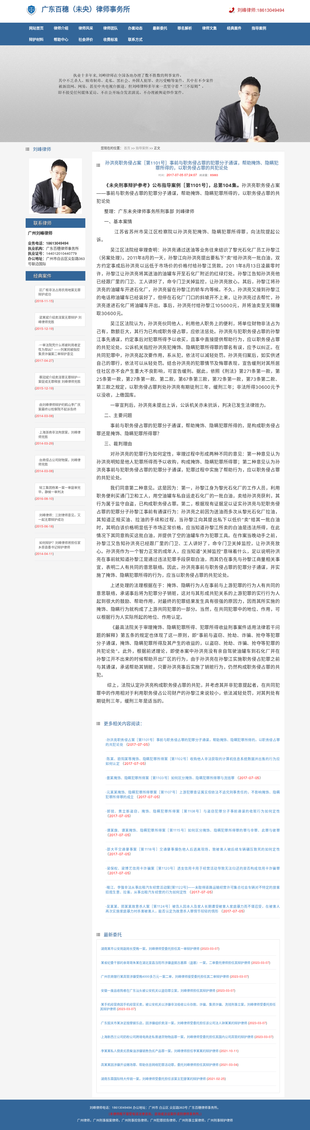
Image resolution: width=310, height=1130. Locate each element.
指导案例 (142, 148)
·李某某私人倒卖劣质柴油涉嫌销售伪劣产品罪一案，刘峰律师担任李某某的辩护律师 (159, 1050)
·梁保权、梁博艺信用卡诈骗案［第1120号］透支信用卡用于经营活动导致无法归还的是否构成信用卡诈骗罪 (193, 868)
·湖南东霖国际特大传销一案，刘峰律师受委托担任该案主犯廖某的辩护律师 (153, 1078)
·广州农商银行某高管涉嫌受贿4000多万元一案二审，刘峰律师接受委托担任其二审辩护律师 (164, 976)
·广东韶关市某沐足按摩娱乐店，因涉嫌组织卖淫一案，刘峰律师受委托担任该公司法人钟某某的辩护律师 (173, 1023)
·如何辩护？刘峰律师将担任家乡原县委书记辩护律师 (59, 544)
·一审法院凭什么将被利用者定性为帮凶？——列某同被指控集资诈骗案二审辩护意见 (59, 349)
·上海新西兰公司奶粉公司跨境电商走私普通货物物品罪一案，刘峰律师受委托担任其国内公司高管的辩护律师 (176, 1036)
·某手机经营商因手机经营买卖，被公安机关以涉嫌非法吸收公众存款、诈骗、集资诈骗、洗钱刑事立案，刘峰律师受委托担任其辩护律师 (188, 1006)
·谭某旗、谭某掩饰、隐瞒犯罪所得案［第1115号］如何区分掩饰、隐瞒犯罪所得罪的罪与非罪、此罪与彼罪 (193, 830)
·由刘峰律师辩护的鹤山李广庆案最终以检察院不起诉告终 (59, 406)
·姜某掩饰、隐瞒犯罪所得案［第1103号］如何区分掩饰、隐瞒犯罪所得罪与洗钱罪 (170, 778)
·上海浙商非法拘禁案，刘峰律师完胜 (59, 434)
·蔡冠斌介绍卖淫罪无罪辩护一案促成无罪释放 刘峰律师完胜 (59, 379)
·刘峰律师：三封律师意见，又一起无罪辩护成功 (59, 517)
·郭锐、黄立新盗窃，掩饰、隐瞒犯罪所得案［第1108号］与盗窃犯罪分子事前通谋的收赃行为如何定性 (193, 811)
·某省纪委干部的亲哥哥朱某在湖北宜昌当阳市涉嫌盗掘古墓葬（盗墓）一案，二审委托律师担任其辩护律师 (175, 962)
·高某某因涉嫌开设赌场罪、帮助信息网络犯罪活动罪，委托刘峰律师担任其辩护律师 (159, 1064)
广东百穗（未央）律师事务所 (86, 9)
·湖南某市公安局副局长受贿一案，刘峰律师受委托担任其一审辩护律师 (149, 948)
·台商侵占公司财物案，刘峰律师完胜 (59, 462)
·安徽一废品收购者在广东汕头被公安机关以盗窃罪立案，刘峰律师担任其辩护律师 (157, 990)
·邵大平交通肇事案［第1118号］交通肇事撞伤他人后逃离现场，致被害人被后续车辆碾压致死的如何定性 (193, 849)
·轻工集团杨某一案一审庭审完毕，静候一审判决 (59, 489)
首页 (127, 148)
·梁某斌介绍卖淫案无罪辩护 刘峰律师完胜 (59, 319)
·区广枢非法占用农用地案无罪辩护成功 (59, 291)
